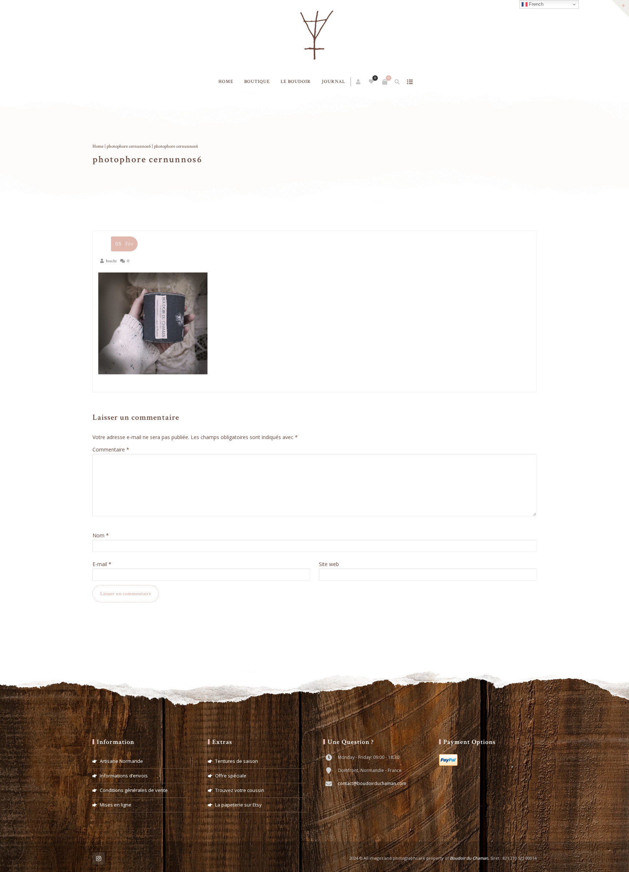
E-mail (101, 564)
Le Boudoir (296, 82)
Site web (329, 564)
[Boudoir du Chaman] (314, 35)
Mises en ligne (115, 804)
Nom (100, 535)
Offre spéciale (230, 775)
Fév (124, 244)
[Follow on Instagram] (98, 858)
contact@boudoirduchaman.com (372, 783)
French (535, 4)
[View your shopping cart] (384, 82)
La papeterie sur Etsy (238, 804)
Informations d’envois (124, 775)
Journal (333, 82)
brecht (111, 261)
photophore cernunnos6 (129, 146)
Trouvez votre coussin (239, 790)
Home (225, 82)
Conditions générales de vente (134, 790)
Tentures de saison (236, 761)
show (410, 82)
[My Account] (358, 82)
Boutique (257, 82)
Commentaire (110, 449)
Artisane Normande (121, 761)
